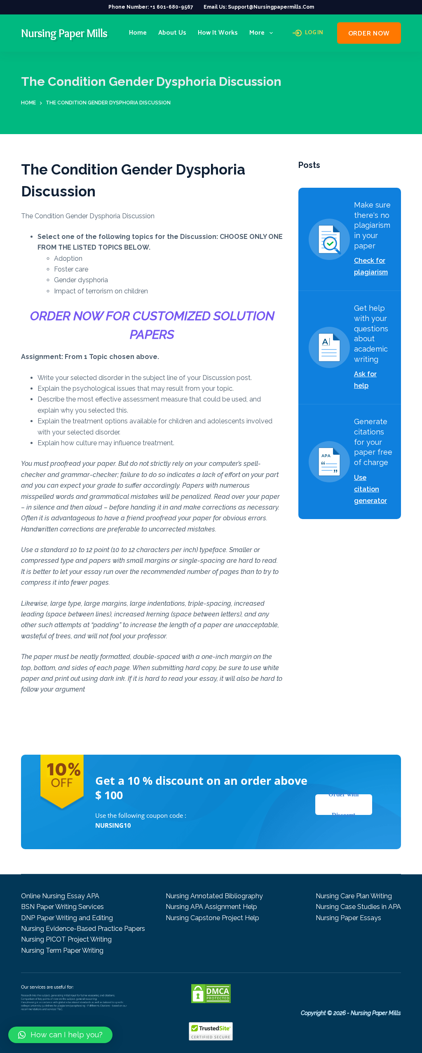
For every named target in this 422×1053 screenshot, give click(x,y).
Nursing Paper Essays (348, 918)
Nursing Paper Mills (64, 33)
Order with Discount (343, 804)
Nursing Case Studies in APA (358, 907)
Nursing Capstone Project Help (212, 918)
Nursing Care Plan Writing (354, 896)
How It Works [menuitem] (218, 32)
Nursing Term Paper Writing (62, 950)
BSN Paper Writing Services (62, 907)
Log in (314, 33)
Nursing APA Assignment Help (211, 907)
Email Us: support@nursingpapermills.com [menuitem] (259, 7)
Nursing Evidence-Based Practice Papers (83, 929)
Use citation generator (370, 489)
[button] (60, 1035)
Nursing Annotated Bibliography (214, 896)
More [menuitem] (257, 32)
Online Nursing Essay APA (60, 896)
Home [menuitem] (138, 32)
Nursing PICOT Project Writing (66, 939)
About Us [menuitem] (172, 32)
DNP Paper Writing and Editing (67, 918)
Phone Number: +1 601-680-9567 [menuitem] (150, 7)
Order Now (369, 33)
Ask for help (365, 380)
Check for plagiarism (371, 266)
